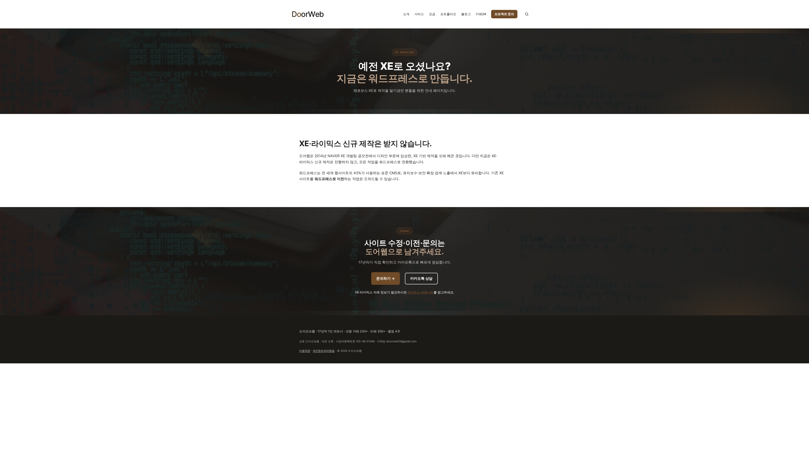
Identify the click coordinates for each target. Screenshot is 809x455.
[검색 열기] (526, 14)
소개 (406, 14)
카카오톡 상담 (421, 278)
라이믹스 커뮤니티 (420, 292)
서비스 (419, 14)
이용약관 (304, 350)
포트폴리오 (448, 14)
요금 (432, 14)
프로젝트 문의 (504, 14)
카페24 (481, 14)
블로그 (466, 14)
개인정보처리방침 (324, 350)
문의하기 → (385, 278)
